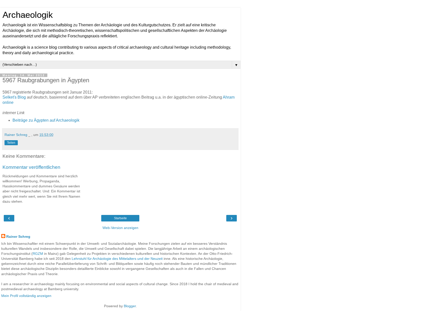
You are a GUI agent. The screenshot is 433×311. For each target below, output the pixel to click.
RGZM (38, 254)
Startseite (120, 218)
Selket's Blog (14, 97)
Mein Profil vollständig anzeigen (26, 296)
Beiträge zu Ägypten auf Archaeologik (46, 120)
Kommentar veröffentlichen (31, 167)
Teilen (11, 142)
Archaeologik (28, 15)
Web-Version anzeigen (120, 228)
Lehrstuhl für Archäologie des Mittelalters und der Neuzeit (117, 259)
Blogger (130, 306)
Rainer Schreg (18, 237)
